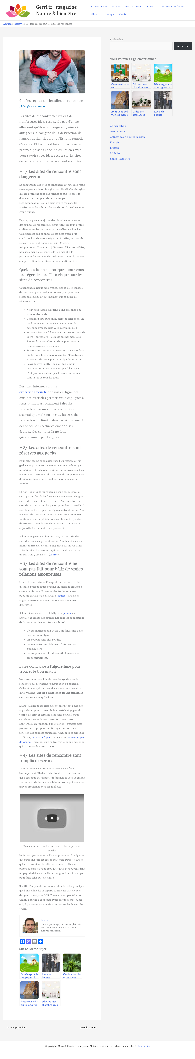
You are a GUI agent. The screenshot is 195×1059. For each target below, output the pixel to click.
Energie (114, 142)
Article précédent (15, 1027)
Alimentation (118, 125)
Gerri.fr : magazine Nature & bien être (56, 10)
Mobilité (115, 153)
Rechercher (116, 39)
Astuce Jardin (118, 131)
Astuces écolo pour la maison (127, 136)
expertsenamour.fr (32, 392)
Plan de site (143, 1045)
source (54, 554)
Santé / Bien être (120, 158)
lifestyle (25, 106)
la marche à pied (41, 737)
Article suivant (90, 1027)
